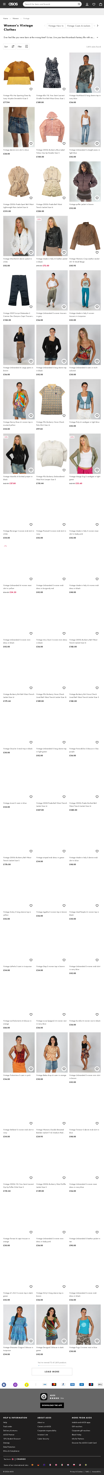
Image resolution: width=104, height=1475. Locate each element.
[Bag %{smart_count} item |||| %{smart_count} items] (100, 4)
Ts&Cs (87, 1471)
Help (5, 1422)
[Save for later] (31, 89)
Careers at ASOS (44, 1426)
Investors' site (43, 1434)
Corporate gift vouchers (81, 1430)
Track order (7, 1426)
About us (41, 1422)
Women (16, 18)
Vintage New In (56, 25)
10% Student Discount (11, 1438)
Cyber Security (43, 1438)
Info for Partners (78, 1438)
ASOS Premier (8, 1434)
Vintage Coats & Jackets (78, 25)
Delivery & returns (10, 1430)
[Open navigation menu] (4, 4)
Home (5, 18)
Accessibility (96, 1471)
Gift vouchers (77, 1426)
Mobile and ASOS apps (81, 1422)
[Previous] (45, 26)
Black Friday (76, 1434)
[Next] (98, 26)
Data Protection (9, 1447)
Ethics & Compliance (11, 1451)
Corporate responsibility (47, 1430)
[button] (32, 1465)
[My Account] (87, 4)
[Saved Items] (93, 4)
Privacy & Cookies (76, 1471)
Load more (52, 1371)
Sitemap (6, 1443)
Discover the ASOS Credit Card (84, 1443)
